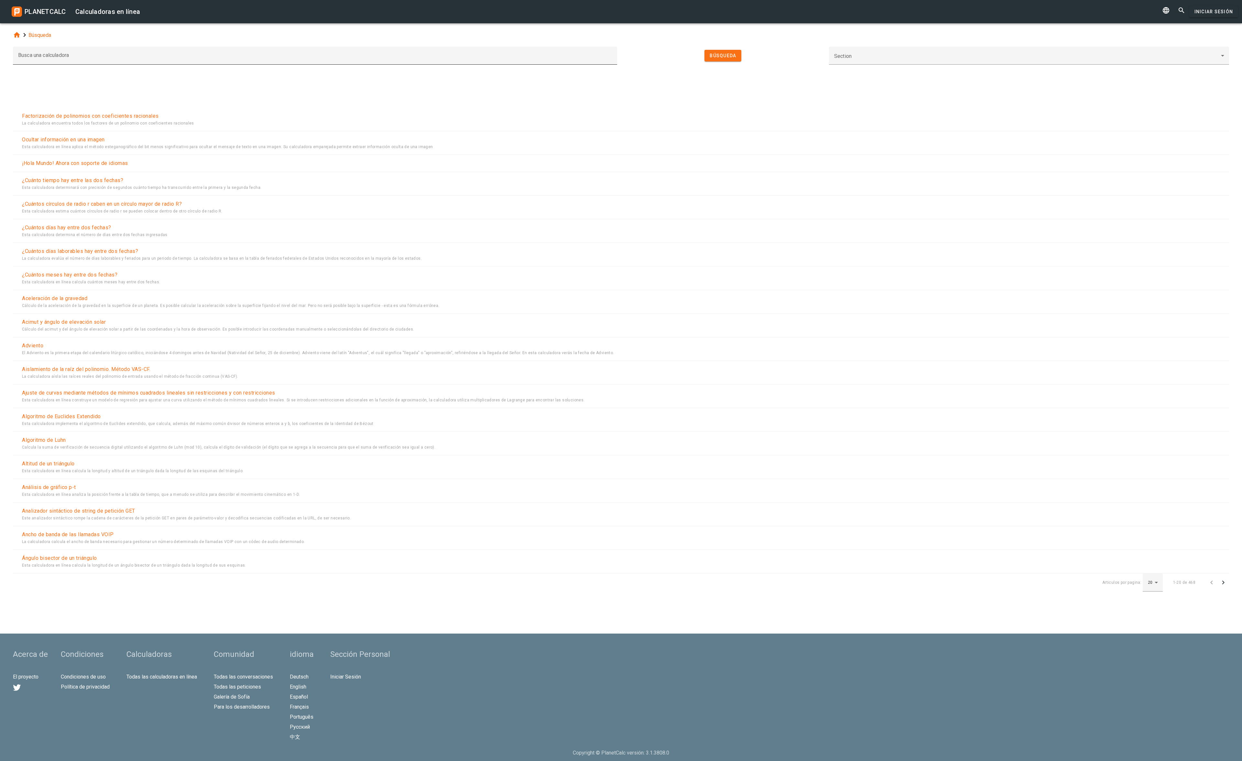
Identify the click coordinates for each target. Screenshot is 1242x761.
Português (301, 717)
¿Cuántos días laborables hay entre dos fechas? (80, 251)
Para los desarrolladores (242, 707)
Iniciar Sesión (1213, 11)
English (298, 687)
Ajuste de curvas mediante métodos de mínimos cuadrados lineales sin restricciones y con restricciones (148, 393)
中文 (295, 737)
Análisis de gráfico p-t (49, 487)
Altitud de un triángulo (48, 464)
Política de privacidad (85, 687)
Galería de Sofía (232, 697)
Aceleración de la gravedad (54, 298)
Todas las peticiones (237, 687)
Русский (300, 727)
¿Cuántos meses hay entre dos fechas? (69, 275)
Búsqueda (39, 35)
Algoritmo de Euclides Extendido (61, 416)
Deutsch (299, 677)
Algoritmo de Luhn (44, 440)
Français (299, 707)
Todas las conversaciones (243, 677)
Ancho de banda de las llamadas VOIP (68, 534)
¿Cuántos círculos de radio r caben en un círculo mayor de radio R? (102, 204)
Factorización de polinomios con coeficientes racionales (90, 116)
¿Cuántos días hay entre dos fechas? (66, 227)
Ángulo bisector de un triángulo (59, 558)
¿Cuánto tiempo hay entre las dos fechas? (72, 180)
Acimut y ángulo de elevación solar (64, 322)
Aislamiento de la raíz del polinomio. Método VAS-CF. (86, 369)
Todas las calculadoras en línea (161, 677)
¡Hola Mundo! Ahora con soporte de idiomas (75, 163)
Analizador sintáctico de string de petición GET (78, 511)
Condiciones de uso (83, 677)
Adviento (32, 345)
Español (299, 697)
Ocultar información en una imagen (63, 139)
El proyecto (25, 677)
